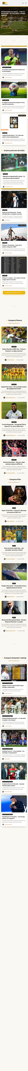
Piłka (14, 545)
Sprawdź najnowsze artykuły (13, 292)
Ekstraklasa (5, 100)
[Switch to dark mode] (23, 3)
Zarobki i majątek (7, 67)
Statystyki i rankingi (7, 683)
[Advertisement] (14, 40)
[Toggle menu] (25, 3)
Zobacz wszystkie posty (14, 323)
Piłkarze (5, 242)
